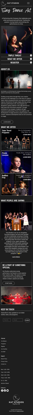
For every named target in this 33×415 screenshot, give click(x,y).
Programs (3, 343)
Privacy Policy (4, 361)
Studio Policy (4, 358)
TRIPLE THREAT (14, 55)
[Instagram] (2, 390)
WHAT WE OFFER (14, 58)
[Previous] (3, 50)
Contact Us (3, 364)
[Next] (30, 50)
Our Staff (3, 351)
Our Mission (4, 341)
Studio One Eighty (20, 411)
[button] (4, 4)
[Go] (31, 55)
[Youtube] (7, 390)
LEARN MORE (27, 134)
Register (3, 346)
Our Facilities (4, 349)
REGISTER (14, 62)
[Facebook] (5, 390)
